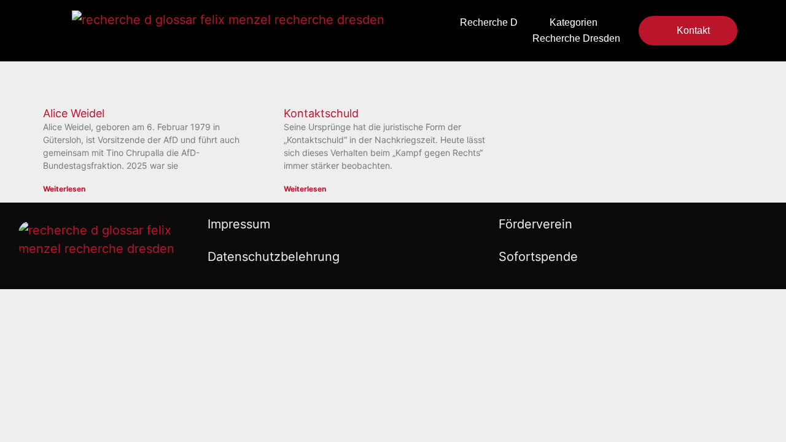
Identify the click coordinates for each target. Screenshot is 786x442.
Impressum (239, 224)
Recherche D (489, 22)
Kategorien (573, 22)
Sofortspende (538, 256)
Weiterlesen (64, 188)
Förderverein (535, 224)
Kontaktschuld (321, 113)
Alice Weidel (73, 113)
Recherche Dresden (576, 38)
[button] (404, 31)
